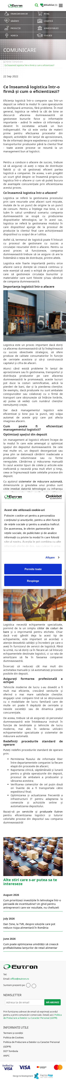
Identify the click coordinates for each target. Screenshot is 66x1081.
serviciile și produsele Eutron (42, 811)
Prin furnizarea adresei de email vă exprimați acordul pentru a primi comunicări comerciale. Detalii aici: (32, 1014)
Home (8, 61)
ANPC (6, 1055)
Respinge (33, 580)
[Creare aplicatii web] (43, 1076)
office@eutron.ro (19, 978)
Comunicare (17, 61)
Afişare (50, 557)
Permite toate (33, 568)
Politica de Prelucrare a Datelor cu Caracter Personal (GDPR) (32, 1016)
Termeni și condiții (13, 1033)
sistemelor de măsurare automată (40, 481)
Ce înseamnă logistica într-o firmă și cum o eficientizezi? (29, 65)
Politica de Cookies (13, 1037)
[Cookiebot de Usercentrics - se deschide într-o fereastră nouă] (46, 497)
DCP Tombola (10, 1051)
